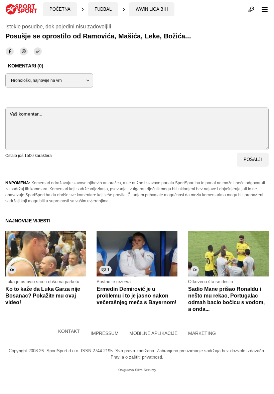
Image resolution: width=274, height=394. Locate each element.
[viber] (24, 51)
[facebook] (10, 51)
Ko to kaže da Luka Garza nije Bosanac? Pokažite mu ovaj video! (42, 295)
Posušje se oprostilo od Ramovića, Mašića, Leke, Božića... (98, 36)
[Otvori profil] (251, 9)
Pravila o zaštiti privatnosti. (137, 357)
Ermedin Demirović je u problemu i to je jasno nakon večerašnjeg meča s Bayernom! (136, 295)
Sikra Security (145, 370)
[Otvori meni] (262, 9)
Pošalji (253, 159)
